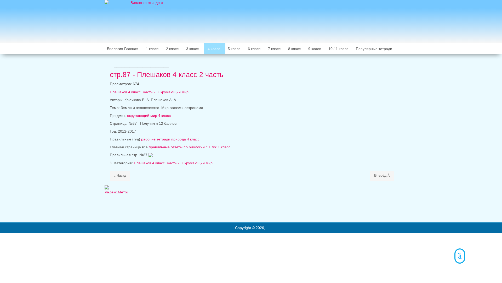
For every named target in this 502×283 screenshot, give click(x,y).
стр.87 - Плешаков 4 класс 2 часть (166, 75)
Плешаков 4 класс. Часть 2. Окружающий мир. (150, 92)
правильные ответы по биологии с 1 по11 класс (189, 147)
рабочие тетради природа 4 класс (170, 139)
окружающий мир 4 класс (149, 115)
